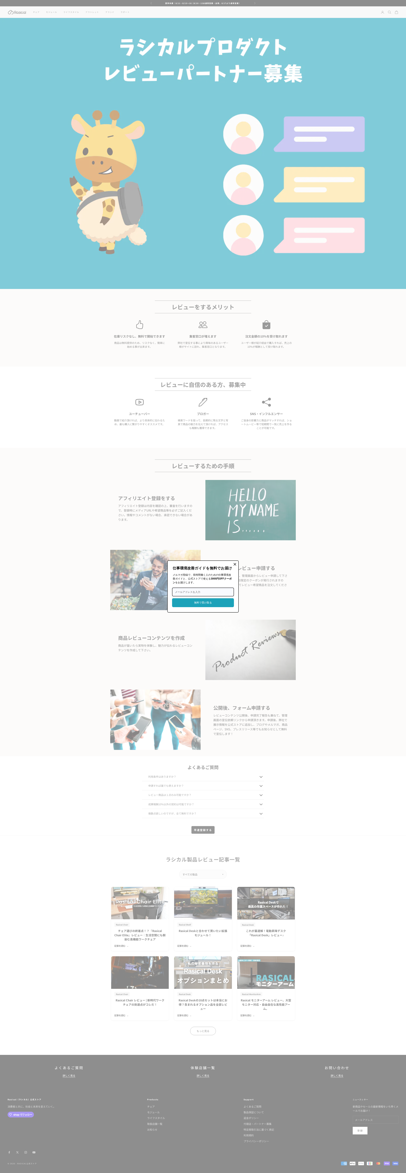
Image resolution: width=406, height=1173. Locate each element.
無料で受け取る (203, 602)
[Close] (235, 564)
